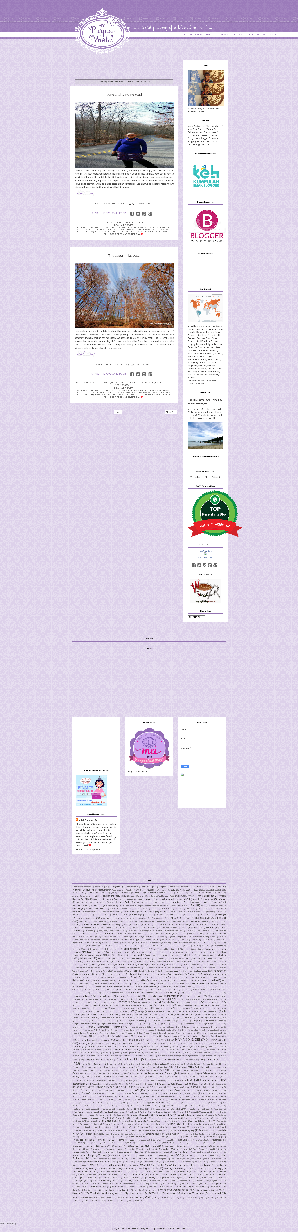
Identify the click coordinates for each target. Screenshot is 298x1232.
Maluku (149, 1040)
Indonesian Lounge (218, 996)
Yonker (210, 1198)
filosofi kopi (161, 961)
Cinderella (198, 937)
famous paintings (219, 958)
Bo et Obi (220, 918)
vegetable (164, 1181)
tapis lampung (125, 1152)
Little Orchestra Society (211, 1030)
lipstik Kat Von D (172, 1030)
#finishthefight (148, 886)
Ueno (180, 1171)
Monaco (200, 353)
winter (93, 1189)
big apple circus (85, 915)
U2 (138, 1171)
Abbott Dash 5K (124, 892)
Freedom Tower (109, 968)
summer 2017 (137, 1145)
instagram (200, 999)
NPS (171, 1076)
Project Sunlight (106, 1109)
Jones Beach (92, 1008)
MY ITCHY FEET (212, 34)
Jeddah (179, 1005)
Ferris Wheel (142, 961)
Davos (188, 946)
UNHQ (152, 1177)
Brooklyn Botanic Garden (164, 924)
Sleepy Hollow (92, 1133)
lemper (172, 1027)
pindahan (204, 1103)
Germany (192, 338)
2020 (203, 890)
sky (192, 1130)
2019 (196, 890)
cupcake (116, 946)
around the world (100, 383)
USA (126, 1180)
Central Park (107, 933)
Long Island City (97, 1033)
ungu (144, 1177)
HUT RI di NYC (123, 989)
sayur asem (151, 1124)
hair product (207, 977)
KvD (154, 1017)
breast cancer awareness (95, 924)
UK (187, 1171)
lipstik (160, 1030)
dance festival (177, 946)
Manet (132, 1043)
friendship (162, 968)
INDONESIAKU (226, 34)
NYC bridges (110, 1084)
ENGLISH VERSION (269, 34)
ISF (120, 1002)
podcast (113, 1106)
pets (131, 1103)
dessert (86, 949)
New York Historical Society (109, 1073)
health (214, 980)
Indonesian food (173, 996)
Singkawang (162, 1130)
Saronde (97, 1124)
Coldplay (114, 940)
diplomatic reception (113, 949)
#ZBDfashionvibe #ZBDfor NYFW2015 (126, 890)
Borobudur (187, 921)
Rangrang (211, 1115)
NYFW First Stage (138, 1087)
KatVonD (111, 1011)
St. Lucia (183, 1140)
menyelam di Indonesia (130, 1046)
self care (94, 1127)
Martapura (173, 1043)
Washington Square (80, 1187)
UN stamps (208, 1174)
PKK (224, 1103)
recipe (85, 1118)
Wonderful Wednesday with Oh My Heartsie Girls (117, 1193)
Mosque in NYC (78, 1053)
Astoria (110, 902)
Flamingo (75, 965)
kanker (169, 1008)
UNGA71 (125, 1178)
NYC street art (197, 1084)
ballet (203, 906)
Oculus (85, 1090)
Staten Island (119, 1143)
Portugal (191, 362)
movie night (127, 1053)
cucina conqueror (79, 946)
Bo (210, 918)
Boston (198, 921)
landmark (145, 1024)
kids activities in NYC (95, 1014)
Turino (209, 1168)
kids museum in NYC (185, 1014)
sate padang (128, 1124)
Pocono (103, 1106)
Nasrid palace (146, 1064)
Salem (74, 1124)
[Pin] (210, 565)
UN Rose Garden (186, 1174)
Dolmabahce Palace (115, 952)
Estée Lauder (118, 958)
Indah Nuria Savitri (205, 551)
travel (93, 1165)
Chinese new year (108, 936)
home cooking (148, 983)
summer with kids (82, 1149)
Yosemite (76, 1200)
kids (216, 1011)
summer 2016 (121, 1146)
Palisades (84, 1096)
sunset (121, 1149)
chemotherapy (199, 933)
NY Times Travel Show (156, 1080)
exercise (161, 958)
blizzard (180, 915)
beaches (76, 911)
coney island (206, 939)
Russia (205, 362)
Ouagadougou (96, 1093)
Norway (203, 359)
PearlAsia (127, 1099)
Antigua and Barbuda (206, 329)
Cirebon (75, 939)
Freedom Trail (124, 968)
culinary (92, 945)
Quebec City (204, 1112)
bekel (173, 912)
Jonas (81, 1008)
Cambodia (192, 347)
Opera (197, 1090)
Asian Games (82, 902)
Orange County (209, 1090)
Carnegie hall (147, 931)
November (163, 1076)
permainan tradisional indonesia (94, 1103)
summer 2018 (155, 1146)
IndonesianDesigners (184, 999)
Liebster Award (217, 1027)
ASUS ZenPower (152, 902)
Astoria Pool (138, 902)
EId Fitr (122, 955)
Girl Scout (161, 971)
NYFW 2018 (122, 1087)
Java (117, 1005)
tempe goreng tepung (147, 1155)
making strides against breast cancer (93, 1040)
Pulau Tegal (107, 1112)
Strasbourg (155, 1143)
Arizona (159, 899)
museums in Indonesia (144, 1055)
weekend (153, 1186)
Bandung (76, 908)
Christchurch (136, 936)
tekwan (205, 1152)
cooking (104, 942)
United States (206, 371)
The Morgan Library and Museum (188, 1159)
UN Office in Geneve (167, 1174)
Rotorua (175, 1121)
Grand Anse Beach (82, 977)
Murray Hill (76, 1056)
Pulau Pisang (77, 1112)
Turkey (210, 368)
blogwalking (142, 918)
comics (173, 939)
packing (144, 1093)
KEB (132, 1011)
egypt (99, 955)
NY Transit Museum (176, 1080)
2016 (180, 890)
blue (174, 918)
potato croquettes (195, 1106)
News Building (186, 1073)
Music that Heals (210, 1056)
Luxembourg (212, 350)
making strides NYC (124, 1040)
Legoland (142, 1027)
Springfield (157, 1140)
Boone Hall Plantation (154, 921)
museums (125, 1055)
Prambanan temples (80, 1109)
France (191, 341)
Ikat (208, 989)
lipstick (141, 1030)
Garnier (214, 968)
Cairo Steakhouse (138, 927)
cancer (211, 927)
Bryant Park (198, 924)
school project (208, 1124)
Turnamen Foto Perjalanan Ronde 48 (112, 1171)
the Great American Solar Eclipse (102, 1159)
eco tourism (89, 955)
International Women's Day (105, 1002)
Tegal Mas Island (179, 1152)
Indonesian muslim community (105, 999)
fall (138, 383)
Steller (129, 1143)
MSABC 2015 (150, 1053)
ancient (141, 896)
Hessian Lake (100, 983)
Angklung (151, 896)
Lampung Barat (216, 1020)
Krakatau (75, 1017)
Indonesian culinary (81, 996)
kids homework (141, 1014)
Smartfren (106, 1134)
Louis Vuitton (144, 1033)
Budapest (222, 924)
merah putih (148, 1047)
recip (77, 1118)
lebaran (89, 1026)
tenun (172, 1155)
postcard (181, 1106)
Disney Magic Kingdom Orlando (192, 949)
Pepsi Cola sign (198, 1099)
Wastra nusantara (118, 1186)
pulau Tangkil (93, 1112)
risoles (92, 1121)
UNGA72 (135, 1177)
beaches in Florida (92, 912)
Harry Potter (165, 980)
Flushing (133, 965)
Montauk (147, 1049)
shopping (136, 1130)
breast (214, 921)
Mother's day (93, 1052)
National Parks (160, 1064)
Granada (204, 974)
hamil (87, 980)
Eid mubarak (136, 955)
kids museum (167, 1014)
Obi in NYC (209, 1087)
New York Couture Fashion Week (88, 1070)
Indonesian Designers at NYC (129, 996)
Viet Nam (199, 1181)
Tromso (199, 1168)
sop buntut (100, 1137)
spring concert (144, 1140)
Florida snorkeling (108, 965)
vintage (208, 1181)
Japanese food (107, 1005)
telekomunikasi (217, 1152)
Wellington (167, 1186)
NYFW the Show (155, 1087)
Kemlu (150, 1011)
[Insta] (204, 565)
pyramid (183, 1112)
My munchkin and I (172, 1059)
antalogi (96, 899)
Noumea (151, 1076)
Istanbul (157, 1002)
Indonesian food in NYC (197, 996)
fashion (78, 961)
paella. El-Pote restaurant (171, 1093)
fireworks (182, 961)
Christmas (149, 936)
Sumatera (79, 1146)
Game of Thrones (201, 968)
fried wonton (150, 968)
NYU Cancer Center (181, 1087)
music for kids (195, 1056)
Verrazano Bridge (186, 1181)
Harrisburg (153, 980)
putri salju (172, 1112)
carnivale (168, 931)
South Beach (121, 1137)
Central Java (78, 933)
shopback (125, 1130)
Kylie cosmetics (165, 1017)
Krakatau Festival (89, 1017)
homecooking (199, 983)
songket (90, 1137)
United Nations (192, 1177)
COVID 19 (200, 942)
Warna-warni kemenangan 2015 (194, 1184)
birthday (136, 914)
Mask (205, 1043)
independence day (115, 992)
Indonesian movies (82, 999)
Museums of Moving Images (168, 1056)
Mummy (208, 1053)
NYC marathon (148, 1084)
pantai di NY (149, 1096)
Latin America (188, 1023)
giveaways (173, 970)
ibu (144, 989)
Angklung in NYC (165, 896)
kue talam (130, 1017)
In (102, 993)
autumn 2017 (96, 905)
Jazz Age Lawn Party (165, 1005)
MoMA (98, 1049)
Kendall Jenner (185, 1011)
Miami (159, 1046)
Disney (153, 949)
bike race (97, 915)
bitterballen (149, 915)
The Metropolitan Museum (140, 1158)
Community (184, 940)
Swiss (153, 1149)
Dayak (196, 946)
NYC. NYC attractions (215, 1084)
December (218, 945)
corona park (126, 942)
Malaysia (218, 353)
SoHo (211, 1134)
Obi (200, 1087)
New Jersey (116, 1067)
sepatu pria (171, 1127)
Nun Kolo (187, 1076)
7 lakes (116, 222)
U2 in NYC (146, 1171)
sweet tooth (143, 1149)
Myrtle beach (112, 1064)
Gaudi (89, 971)
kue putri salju (117, 1017)
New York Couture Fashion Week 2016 (153, 1070)
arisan (148, 899)
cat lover (190, 931)
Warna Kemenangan (170, 1184)
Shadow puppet (88, 1130)
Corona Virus (141, 942)
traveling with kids (172, 1168)
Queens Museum (88, 1115)
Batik (145, 908)
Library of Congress (200, 1027)
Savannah (140, 1124)
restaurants (207, 1118)
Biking (107, 915)
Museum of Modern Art (93, 1056)
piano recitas (176, 1103)
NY (224, 1076)
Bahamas (219, 332)
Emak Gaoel (174, 955)
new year (128, 1067)
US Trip (117, 1180)
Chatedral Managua (182, 934)
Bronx (126, 924)
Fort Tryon (222, 965)
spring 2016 (198, 1136)
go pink (98, 974)
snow (162, 1133)
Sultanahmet (221, 1143)
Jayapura (150, 1005)
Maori (154, 1043)
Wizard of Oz (136, 1190)
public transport (196, 1109)
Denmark (201, 338)
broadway (116, 924)
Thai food (188, 1155)
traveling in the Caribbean (100, 1168)
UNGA (106, 1177)
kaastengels (115, 1008)
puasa (149, 1109)
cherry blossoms (216, 933)
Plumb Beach (92, 1106)
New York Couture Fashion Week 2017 (187, 1070)
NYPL (167, 1087)
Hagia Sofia (195, 977)
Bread (206, 921)
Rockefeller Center (145, 1121)
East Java (211, 952)
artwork (196, 899)
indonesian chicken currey (212, 993)
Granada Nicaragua (218, 974)
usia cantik (154, 1181)
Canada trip (197, 927)
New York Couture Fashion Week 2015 (119, 1070)
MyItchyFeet (96, 1063)
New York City (196, 1067)
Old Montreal (96, 1090)
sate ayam (117, 1124)
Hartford (176, 980)
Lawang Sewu (217, 1024)
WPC (137, 1197)
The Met (121, 1158)
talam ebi (211, 1149)
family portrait (201, 958)
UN (73, 1174)
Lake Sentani (110, 1021)
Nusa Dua (198, 1076)
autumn (115, 383)
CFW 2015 (122, 934)
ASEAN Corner (219, 899)
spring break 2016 (105, 1139)
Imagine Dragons (219, 989)
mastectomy (77, 1046)
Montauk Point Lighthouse (164, 1049)
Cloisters (85, 940)
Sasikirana (107, 1124)
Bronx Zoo (136, 924)
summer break (186, 1146)
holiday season (131, 983)
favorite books (120, 961)
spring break (86, 1139)
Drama (148, 952)
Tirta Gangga (148, 1162)
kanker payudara (183, 1008)
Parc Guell (185, 1096)
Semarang (144, 1127)
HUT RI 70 (200, 986)
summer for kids (219, 1146)
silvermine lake (149, 1130)
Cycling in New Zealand (132, 946)
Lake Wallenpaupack (140, 1020)
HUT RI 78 (110, 989)
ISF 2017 (128, 1002)
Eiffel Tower (151, 955)
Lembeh (163, 1027)
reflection (109, 1118)
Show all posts (142, 81)
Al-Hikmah (181, 893)
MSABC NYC (176, 1052)
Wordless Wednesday (163, 1193)
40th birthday (80, 893)
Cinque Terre (210, 937)
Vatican (216, 371)
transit (84, 1165)
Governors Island (177, 974)
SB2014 (173, 1124)
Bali (193, 905)
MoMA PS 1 (108, 1049)
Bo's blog (93, 921)
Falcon (181, 958)
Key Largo (208, 1011)
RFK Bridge (76, 1121)
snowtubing (187, 1134)
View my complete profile (88, 849)
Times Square (116, 1162)
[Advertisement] (126, 67)
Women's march (151, 1190)
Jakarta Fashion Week (80, 1005)
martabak (163, 1043)
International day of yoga (82, 1002)
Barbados (200, 332)
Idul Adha (163, 989)
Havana (202, 980)
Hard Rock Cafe (109, 980)
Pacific (134, 1093)
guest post (161, 977)
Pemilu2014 (151, 1099)
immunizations (81, 993)
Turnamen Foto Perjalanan (83, 1171)
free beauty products (92, 968)
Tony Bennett (186, 1162)
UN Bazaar (103, 1174)
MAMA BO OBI (218, 1039)
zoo (130, 1200)
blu (168, 918)
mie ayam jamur (189, 1047)
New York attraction (178, 1067)
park (221, 1096)
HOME (184, 34)
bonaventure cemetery (118, 921)
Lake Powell (96, 1021)
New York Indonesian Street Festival (139, 1073)
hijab (110, 983)
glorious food (83, 974)
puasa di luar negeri (164, 1109)
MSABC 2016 (163, 1053)
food (161, 964)
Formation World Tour (192, 965)
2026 (224, 890)
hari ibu (143, 980)
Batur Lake (203, 909)
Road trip (102, 1120)
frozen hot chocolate (177, 968)
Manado (110, 1043)
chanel (141, 934)
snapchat (116, 1134)
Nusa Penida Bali (212, 1076)
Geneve (130, 970)
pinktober (215, 1102)
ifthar (187, 989)
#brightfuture (132, 887)
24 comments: (143, 204)
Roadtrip (115, 1121)
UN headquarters (136, 1174)
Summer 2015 (105, 1146)
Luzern (75, 1036)
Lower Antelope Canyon (187, 1033)
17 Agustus (149, 890)
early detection (188, 952)
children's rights (92, 937)
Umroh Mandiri (216, 1171)
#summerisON (79, 889)
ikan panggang (198, 989)
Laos (212, 347)
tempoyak (163, 1155)
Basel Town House (124, 909)
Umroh (204, 1171)
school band (195, 1124)
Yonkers (220, 1198)
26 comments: (143, 364)
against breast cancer (153, 892)
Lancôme (134, 1024)
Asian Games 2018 (97, 902)
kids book (114, 1014)
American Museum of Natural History (110, 896)
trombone (189, 1168)
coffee (105, 940)
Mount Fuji (106, 1053)
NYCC (74, 1087)
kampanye (158, 1008)
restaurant (176, 1118)
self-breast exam (122, 1127)
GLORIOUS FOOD (253, 34)
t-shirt (178, 1149)
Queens (75, 1115)
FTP (190, 968)
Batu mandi (191, 909)
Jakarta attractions (213, 1002)
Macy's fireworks (96, 1036)
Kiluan (201, 1014)
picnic (195, 1103)
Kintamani (219, 1014)
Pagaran (187, 1093)
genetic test (118, 971)
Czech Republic (214, 335)
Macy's (84, 1036)
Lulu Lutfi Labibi (216, 1033)
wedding (142, 1187)
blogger (222, 914)
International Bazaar (215, 999)
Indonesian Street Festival (132, 999)
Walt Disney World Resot (149, 1184)
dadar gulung (164, 946)
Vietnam (191, 377)
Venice (174, 1181)
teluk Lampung (90, 1155)
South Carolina (135, 1136)
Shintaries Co (182, 1228)
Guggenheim (175, 977)
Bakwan (183, 905)
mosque (219, 1049)
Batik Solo (179, 909)
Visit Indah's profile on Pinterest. (205, 477)
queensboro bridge (106, 1115)
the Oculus (208, 1159)
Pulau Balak (218, 1109)
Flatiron (85, 965)
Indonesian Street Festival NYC (160, 999)
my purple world (94, 1059)
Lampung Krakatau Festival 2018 (113, 1023)
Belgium (210, 332)
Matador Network (196, 383)
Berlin (190, 912)
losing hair (132, 1033)
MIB (166, 1047)
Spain (214, 338)
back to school (151, 906)
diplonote (129, 949)
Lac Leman (215, 1017)
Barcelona (101, 908)
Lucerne (202, 1033)
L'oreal (177, 1017)
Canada (191, 335)
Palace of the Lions (208, 1093)
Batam (137, 909)
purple (161, 1112)
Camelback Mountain (169, 927)
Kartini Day (218, 1008)
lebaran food (103, 1027)
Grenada (215, 341)
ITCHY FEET (178, 1002)
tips (138, 1161)
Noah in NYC (98, 1076)
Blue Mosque (186, 918)
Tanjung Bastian (92, 1152)
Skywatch (205, 1130)
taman (220, 1149)
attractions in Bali (179, 902)
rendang (145, 1118)
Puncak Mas (132, 1112)
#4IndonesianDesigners (81, 887)
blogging (105, 918)
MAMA (158, 1040)
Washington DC (216, 1183)
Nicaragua (207, 356)
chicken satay (77, 937)
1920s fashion (162, 890)
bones (132, 921)
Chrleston (160, 937)
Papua (175, 1096)
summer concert (203, 1146)
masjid (197, 1043)
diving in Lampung (94, 952)
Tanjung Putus (108, 1152)
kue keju (104, 1017)
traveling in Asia (180, 1165)
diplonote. (144, 949)
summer (90, 1145)
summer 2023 (171, 1146)
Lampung (197, 1020)
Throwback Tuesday (96, 1161)
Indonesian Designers (104, 996)
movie (117, 1053)
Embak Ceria (188, 955)
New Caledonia (195, 356)
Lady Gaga (84, 1021)
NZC (194, 1087)
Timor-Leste (129, 1162)
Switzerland (200, 335)
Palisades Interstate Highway (102, 1096)
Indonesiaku (170, 992)
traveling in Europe (202, 1165)
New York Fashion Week (216, 1070)
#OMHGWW (215, 886)
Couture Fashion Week (182, 942)
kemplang (172, 1011)
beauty (163, 911)
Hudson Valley (165, 986)
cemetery (219, 930)
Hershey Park (86, 983)
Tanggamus (77, 1152)
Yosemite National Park (93, 1200)
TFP (179, 1155)
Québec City (218, 1112)
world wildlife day (125, 1198)
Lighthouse (76, 1030)
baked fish (164, 906)
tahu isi (187, 1149)
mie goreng (202, 1047)
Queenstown (122, 1115)
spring (185, 1136)
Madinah (126, 1036)
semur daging (158, 1127)
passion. (102, 1099)
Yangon (178, 1198)
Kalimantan (145, 1008)
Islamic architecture (142, 1002)
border (168, 921)
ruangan (184, 1121)
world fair (95, 1198)
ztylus (136, 1200)
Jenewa (188, 1005)
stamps (88, 1143)
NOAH (87, 1076)
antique (128, 899)
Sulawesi (209, 1143)
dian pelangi (97, 949)
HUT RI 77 (99, 989)
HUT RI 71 (211, 986)
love (154, 1033)
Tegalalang (195, 1152)
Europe (130, 958)
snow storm (174, 1133)
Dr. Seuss (139, 952)
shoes (115, 1130)
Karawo (196, 1008)
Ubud (156, 1171)
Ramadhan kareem (185, 1114)
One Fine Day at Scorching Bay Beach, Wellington (205, 401)
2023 (217, 890)
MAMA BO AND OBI (196, 34)
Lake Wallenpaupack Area (164, 1020)
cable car (117, 927)
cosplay (167, 943)
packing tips (154, 1093)
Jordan (214, 344)
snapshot (127, 1134)
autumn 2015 (220, 902)
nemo (77, 1067)
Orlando (75, 1093)
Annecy (191, 896)
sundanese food (99, 1149)
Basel (112, 909)
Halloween (77, 980)
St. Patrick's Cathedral (199, 1140)
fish (221, 961)
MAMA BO (168, 1040)
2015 (173, 890)
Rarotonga (222, 1115)
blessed (160, 914)
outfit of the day (111, 1093)
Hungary (191, 344)
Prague (220, 1106)
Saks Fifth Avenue (216, 1121)
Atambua (165, 902)
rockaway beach (128, 1121)
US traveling (103, 1180)
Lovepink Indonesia (166, 1033)
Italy (208, 344)
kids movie (154, 1014)
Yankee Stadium (191, 1198)
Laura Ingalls (203, 1023)
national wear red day (178, 1064)
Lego (134, 1027)
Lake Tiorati (123, 1021)
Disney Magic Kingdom (168, 949)
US (82, 1180)
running (193, 1121)
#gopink (162, 886)
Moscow (210, 1049)
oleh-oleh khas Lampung (114, 1090)
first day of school (210, 961)
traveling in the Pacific (123, 1168)
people (186, 1099)
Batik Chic (154, 909)
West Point (214, 1187)
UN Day (122, 1174)
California (152, 927)
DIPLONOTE (239, 34)
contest (78, 942)
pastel (111, 1099)
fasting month (91, 961)
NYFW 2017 (109, 1087)
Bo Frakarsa (83, 921)
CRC (211, 943)
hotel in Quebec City (97, 986)
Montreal (181, 1049)
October (75, 1090)
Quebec (192, 1112)
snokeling (137, 1134)
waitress (96, 1184)
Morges (191, 1049)
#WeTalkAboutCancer (99, 890)
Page (195, 1093)
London (83, 1033)
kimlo (209, 1014)
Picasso (186, 1103)
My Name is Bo (192, 1060)
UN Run (198, 1174)
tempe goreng (130, 1155)
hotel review (113, 986)
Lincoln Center (129, 1030)
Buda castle (210, 924)
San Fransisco (85, 1124)
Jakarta (196, 1002)
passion (90, 1099)
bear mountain (130, 911)
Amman (132, 896)
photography (126, 385)
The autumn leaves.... (124, 255)
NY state (139, 222)
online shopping (167, 1090)
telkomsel (76, 1155)
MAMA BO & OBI (127, 222)
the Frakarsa (213, 1155)
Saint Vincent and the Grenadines (203, 374)
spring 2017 (212, 1136)
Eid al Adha (111, 955)
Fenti (131, 961)
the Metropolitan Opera (164, 1159)
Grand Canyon (98, 977)
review (218, 1118)
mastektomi (91, 1046)
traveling (145, 1165)
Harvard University (189, 980)
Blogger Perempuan (86, 918)
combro (164, 940)
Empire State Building (204, 955)
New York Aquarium (159, 1067)
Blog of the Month (208, 915)
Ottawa (85, 1093)
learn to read (77, 1027)
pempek (162, 1099)
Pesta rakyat (114, 1103)
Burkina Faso (91, 927)
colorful (147, 940)
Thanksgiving (200, 1155)
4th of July (93, 892)
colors (155, 939)
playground (79, 1106)
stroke (176, 1143)
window (84, 1190)
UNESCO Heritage (94, 1178)
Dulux (164, 952)
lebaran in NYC (120, 1026)
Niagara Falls (201, 1073)
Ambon (220, 892)
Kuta (148, 1017)
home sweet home (182, 983)
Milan (212, 1047)
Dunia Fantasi (174, 952)
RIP (85, 1121)
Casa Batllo (179, 931)
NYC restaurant (182, 1084)
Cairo (126, 927)
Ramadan (134, 1115)
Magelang (137, 1036)
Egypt (208, 338)
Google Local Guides (134, 974)
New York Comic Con (217, 1067)
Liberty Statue (183, 1027)
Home (118, 412)
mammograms (99, 1043)
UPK (76, 1181)
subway (185, 1143)
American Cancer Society (81, 896)
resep (163, 1118)
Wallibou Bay (108, 1184)
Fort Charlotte (209, 965)
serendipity (194, 1127)
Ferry (152, 961)
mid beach (176, 1047)
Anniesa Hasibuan (206, 895)
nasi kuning (133, 1064)
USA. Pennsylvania (140, 1181)
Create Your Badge (205, 557)
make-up (206, 1036)
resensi (154, 1118)
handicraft (96, 980)
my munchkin (155, 1060)
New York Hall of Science (85, 1073)
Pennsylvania (174, 1099)
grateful (124, 977)
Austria (220, 329)
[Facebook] (194, 565)
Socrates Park (200, 1134)
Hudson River (150, 986)
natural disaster (195, 1064)
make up (196, 1036)
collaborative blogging (130, 939)
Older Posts (171, 412)
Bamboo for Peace (216, 906)
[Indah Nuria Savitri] (205, 554)
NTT (178, 1076)
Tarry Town (140, 1152)
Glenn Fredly (188, 971)
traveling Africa (163, 1165)
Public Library (180, 1109)
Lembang (152, 1027)
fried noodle (137, 968)
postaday (168, 1105)
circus (220, 937)
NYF (91, 1087)
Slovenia (202, 365)
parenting (196, 1096)
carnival (159, 931)
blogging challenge (123, 918)
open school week (184, 1090)
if (181, 989)
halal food (219, 977)
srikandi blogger (171, 1140)
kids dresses (126, 1014)
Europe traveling (145, 958)
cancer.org (91, 931)
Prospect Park (121, 1109)
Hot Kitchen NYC (79, 986)
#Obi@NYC (198, 886)
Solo (81, 1136)
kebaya (141, 1011)
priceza (94, 1109)
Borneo (177, 921)
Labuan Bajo (202, 1017)
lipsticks (151, 1030)
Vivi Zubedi (218, 1181)
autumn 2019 (111, 906)
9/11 (112, 893)
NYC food (122, 1084)
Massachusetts (216, 1043)
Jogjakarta (198, 1005)
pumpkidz (120, 1112)
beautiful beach (147, 911)
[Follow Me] (199, 565)
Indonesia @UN (153, 992)
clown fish (96, 940)
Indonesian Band (191, 993)
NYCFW (83, 1087)
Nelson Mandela (219, 1064)
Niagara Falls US (216, 1073)
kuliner (139, 1017)
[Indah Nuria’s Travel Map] (205, 320)
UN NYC (153, 1174)
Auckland (195, 902)
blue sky (199, 918)
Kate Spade (99, 1011)
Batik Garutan (167, 909)
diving (210, 949)
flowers (121, 964)
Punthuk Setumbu (147, 1112)
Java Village (126, 1005)
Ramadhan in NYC (164, 1114)
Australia (192, 332)
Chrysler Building (174, 937)
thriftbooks (79, 1162)
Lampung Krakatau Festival (84, 1023)
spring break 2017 (126, 1140)
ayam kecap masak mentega (131, 906)
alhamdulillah (205, 892)
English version (128, 383)
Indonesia (200, 344)
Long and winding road (124, 95)
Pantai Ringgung (163, 1096)
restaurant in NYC (193, 1118)
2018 (188, 890)
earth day (201, 952)
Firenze (172, 961)
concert (195, 939)
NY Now (129, 1080)
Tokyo (158, 1161)
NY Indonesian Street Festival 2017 (108, 1080)
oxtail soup (124, 1093)
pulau (208, 1109)
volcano (75, 1184)
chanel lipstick (153, 934)
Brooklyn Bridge (184, 924)
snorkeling (149, 1133)
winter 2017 (121, 1190)
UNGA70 (116, 1178)
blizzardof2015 (191, 915)
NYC (117, 385)
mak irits (159, 1036)
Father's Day (105, 961)
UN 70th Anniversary (88, 1174)
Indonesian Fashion (152, 996)
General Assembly (103, 971)
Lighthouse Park (91, 1030)
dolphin (129, 952)
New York (142, 1067)
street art (167, 1142)
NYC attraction (209, 1080)
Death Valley (206, 946)
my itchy (110, 1060)
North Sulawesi (112, 1076)
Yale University (166, 1198)
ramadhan (146, 1114)
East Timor (201, 368)
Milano (220, 1047)
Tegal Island (163, 1152)
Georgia (141, 971)
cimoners (187, 937)
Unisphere (163, 1178)
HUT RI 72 (89, 989)
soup (111, 1137)
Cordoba (115, 943)
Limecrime (116, 1030)
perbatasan (211, 1099)
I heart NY (136, 989)
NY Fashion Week (84, 1080)
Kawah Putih (122, 1011)
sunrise (111, 1149)
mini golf (75, 1049)
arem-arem (138, 899)
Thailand (192, 368)
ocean (220, 1087)
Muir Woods (197, 1053)
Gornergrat (151, 974)
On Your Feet (151, 1090)
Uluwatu (195, 1171)
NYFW (98, 1087)
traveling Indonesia (147, 1168)
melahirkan (112, 1047)
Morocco (192, 353)
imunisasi (94, 993)
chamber (132, 934)
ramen (201, 1115)
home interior (165, 983)
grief (143, 977)
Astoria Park (123, 902)
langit (166, 1024)
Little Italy (195, 1030)
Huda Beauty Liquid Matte (132, 986)
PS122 (141, 1109)
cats (198, 931)
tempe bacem (116, 1155)
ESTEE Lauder (104, 958)
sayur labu (162, 1124)
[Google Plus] (215, 565)
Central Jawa (93, 934)
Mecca (102, 1047)
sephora (183, 1127)
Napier (123, 1064)
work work (216, 1193)
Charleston (167, 933)
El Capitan (163, 955)
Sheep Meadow (104, 1130)
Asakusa (206, 899)
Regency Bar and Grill (124, 1118)
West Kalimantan (199, 1186)
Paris (214, 1096)
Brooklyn (148, 924)
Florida (95, 964)
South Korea (203, 347)
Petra (124, 1102)
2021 (210, 890)
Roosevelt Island (162, 1121)
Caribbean (132, 930)
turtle (131, 1171)
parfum (206, 1096)
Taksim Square (198, 1149)
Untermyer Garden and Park (215, 1178)
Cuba (219, 942)
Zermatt (121, 1200)
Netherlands (193, 359)
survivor (132, 1149)
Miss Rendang (88, 1049)
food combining (174, 965)
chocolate (124, 937)
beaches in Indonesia (112, 911)
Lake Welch (183, 1021)
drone (156, 952)
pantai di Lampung (133, 1096)
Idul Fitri (173, 989)
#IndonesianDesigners (179, 886)
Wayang (132, 1187)
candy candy (103, 931)
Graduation (192, 974)
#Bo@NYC (116, 886)
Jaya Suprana (138, 1005)
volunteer (85, 1184)
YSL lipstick (110, 1200)
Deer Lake (76, 949)
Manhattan (143, 1043)
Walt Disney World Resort (126, 1184)
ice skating (153, 989)
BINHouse (116, 915)
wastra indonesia (98, 1186)
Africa (136, 892)
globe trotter (201, 971)
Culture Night (104, 946)
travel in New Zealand (112, 1165)
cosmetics (156, 942)
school (184, 1124)
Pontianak (147, 1105)
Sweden (212, 362)
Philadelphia (141, 1103)
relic (137, 1118)
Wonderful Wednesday (172, 1189)
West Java (181, 1186)
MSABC (138, 1052)
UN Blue (113, 1174)
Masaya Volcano (186, 1043)
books (140, 921)
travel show (132, 1165)
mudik (187, 1053)
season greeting (81, 1127)
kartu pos (88, 1011)
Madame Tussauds (113, 1036)
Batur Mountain (217, 909)
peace (119, 1099)
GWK (185, 977)
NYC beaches (95, 1084)
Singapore (192, 365)
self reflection (106, 1127)
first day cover (194, 961)
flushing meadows (148, 964)
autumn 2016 (81, 905)
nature (159, 383)
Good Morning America (114, 974)
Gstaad (151, 977)
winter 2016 (107, 1190)
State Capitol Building (102, 1143)
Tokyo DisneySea (171, 1162)
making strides (219, 1036)
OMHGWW (133, 1090)
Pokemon (122, 1106)
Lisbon (184, 1030)
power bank (209, 1106)
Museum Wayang (111, 1056)
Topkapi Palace (216, 1161)
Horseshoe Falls (217, 983)
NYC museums (163, 1083)
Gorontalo (162, 974)
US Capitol (91, 1181)
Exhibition (172, 958)
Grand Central (112, 977)
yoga (202, 1198)
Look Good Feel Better (115, 1033)
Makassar (186, 1036)
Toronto (75, 1165)
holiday (118, 983)
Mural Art (219, 1052)
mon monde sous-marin (127, 1049)
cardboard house (117, 931)
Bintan (126, 915)
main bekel (148, 1036)
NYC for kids (134, 1084)
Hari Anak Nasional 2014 (127, 980)
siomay (173, 1130)
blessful (170, 914)
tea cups (151, 1152)
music (184, 1055)
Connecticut (221, 939)
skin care (183, 1130)
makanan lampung (172, 1036)
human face (178, 986)
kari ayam (206, 1008)
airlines (171, 893)
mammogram (84, 1043)
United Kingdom (202, 341)
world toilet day (108, 1198)
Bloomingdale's (157, 918)
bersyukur (200, 912)
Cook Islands (92, 942)
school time (221, 1124)
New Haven (104, 1067)
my (81, 1060)
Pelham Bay (139, 1099)
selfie (134, 1127)
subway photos (197, 1143)
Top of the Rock (200, 1162)
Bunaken (79, 927)
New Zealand (214, 359)
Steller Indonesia (141, 1143)
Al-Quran (191, 893)
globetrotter (218, 970)
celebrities (207, 931)
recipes (96, 1118)
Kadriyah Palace (130, 1008)
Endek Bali (221, 955)
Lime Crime (104, 1030)
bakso (174, 905)
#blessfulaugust (101, 887)
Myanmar (209, 353)
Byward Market (105, 927)
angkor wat (180, 896)
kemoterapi (160, 1011)
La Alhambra (188, 1017)
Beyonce (210, 912)
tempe (105, 1155)
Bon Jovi (103, 921)
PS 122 (133, 1109)
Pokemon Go (134, 1106)
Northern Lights (128, 1076)
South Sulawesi (151, 1137)
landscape (156, 1023)
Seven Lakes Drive (209, 1127)
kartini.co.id (76, 1011)
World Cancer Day (80, 1197)
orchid (220, 1090)
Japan (220, 344)
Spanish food (174, 1137)
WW (148, 1197)
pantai (119, 1096)
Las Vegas (175, 1024)
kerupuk (197, 1011)
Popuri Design (158, 1228)
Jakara (188, 1002)
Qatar (198, 362)
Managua (123, 1043)
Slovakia (211, 365)
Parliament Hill (78, 1099)
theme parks (221, 1159)
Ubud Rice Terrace (168, 1171)
